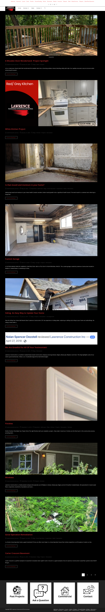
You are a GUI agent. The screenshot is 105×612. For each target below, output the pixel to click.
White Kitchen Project (15, 129)
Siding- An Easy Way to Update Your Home (24, 313)
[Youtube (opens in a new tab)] (54, 4)
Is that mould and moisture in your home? (24, 185)
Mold (69, 1)
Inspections (60, 188)
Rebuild (54, 1)
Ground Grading (38, 1)
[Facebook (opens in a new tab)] (51, 4)
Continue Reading (12, 74)
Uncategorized (50, 316)
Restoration (49, 1)
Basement (18, 1)
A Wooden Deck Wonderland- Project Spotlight (27, 61)
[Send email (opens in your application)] (56, 4)
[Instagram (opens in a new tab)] (52, 4)
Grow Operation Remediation (19, 534)
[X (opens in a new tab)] (49, 4)
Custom (23, 1)
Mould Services (75, 1)
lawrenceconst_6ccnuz (13, 64)
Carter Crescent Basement (17, 553)
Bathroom (13, 1)
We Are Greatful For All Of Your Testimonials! (26, 347)
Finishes (32, 1)
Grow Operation (51, 188)
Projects (42, 64)
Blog (34, 64)
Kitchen (44, 1)
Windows (9, 477)
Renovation (50, 132)
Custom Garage (12, 259)
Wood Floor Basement (89, 1)
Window (70, 427)
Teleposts (65, 1)
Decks (27, 1)
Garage (38, 262)
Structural (60, 1)
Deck (38, 64)
